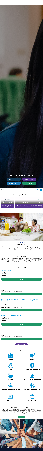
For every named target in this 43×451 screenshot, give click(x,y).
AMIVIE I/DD (29, 183)
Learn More (21, 417)
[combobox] (10, 190)
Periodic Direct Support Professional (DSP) (11, 315)
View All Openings (21, 344)
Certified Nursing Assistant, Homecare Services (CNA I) (14, 285)
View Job (21, 279)
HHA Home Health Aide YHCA (8, 270)
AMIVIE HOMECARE (13, 183)
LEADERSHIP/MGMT (29, 179)
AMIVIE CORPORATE (13, 179)
